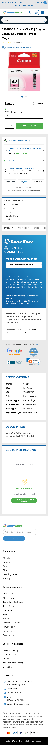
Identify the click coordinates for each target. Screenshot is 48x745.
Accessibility (8, 635)
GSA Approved (9, 654)
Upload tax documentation (32, 191)
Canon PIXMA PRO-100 (32, 331)
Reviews (6, 562)
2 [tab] (26, 97)
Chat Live (38, 344)
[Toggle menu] (42, 12)
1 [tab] (22, 97)
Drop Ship (7, 667)
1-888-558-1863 (14, 692)
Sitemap (7, 578)
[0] (36, 12)
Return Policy (9, 626)
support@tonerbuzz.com (18, 704)
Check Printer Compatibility (18, 47)
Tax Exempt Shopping (13, 662)
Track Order (8, 606)
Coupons (7, 566)
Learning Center (10, 574)
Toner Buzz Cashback (13, 602)
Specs (36, 228)
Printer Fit (23, 228)
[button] (33, 361)
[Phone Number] (30, 12)
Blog (5, 570)
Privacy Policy (9, 631)
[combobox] (24, 20)
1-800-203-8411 (14, 688)
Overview (8, 228)
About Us (7, 557)
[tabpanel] (24, 73)
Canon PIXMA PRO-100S (13, 331)
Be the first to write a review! (24, 500)
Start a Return (9, 610)
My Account (8, 598)
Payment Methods (11, 622)
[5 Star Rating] (14, 352)
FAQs (5, 614)
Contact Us (8, 593)
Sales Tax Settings (11, 650)
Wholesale (8, 658)
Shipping (7, 618)
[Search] (43, 20)
